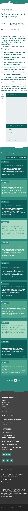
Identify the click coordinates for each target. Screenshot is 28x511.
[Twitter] (2, 101)
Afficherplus (14, 380)
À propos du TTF (5, 402)
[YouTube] (11, 460)
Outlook (11, 135)
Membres (4, 406)
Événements (7, 432)
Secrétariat (4, 409)
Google (12, 132)
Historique (4, 400)
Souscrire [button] (6, 454)
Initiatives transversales (7, 424)
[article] (14, 169)
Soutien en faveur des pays (8, 422)
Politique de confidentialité (19, 507)
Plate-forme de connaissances (8, 437)
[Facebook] (2, 94)
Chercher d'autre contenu (16, 157)
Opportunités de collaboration (8, 411)
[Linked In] (2, 98)
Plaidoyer (4, 421)
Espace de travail (9, 444)
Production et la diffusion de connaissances (11, 419)
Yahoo (12, 140)
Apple (10, 129)
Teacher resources (10, 441)
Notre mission (5, 404)
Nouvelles (6, 429)
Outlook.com (14, 137)
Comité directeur (5, 408)
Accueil (3, 9)
